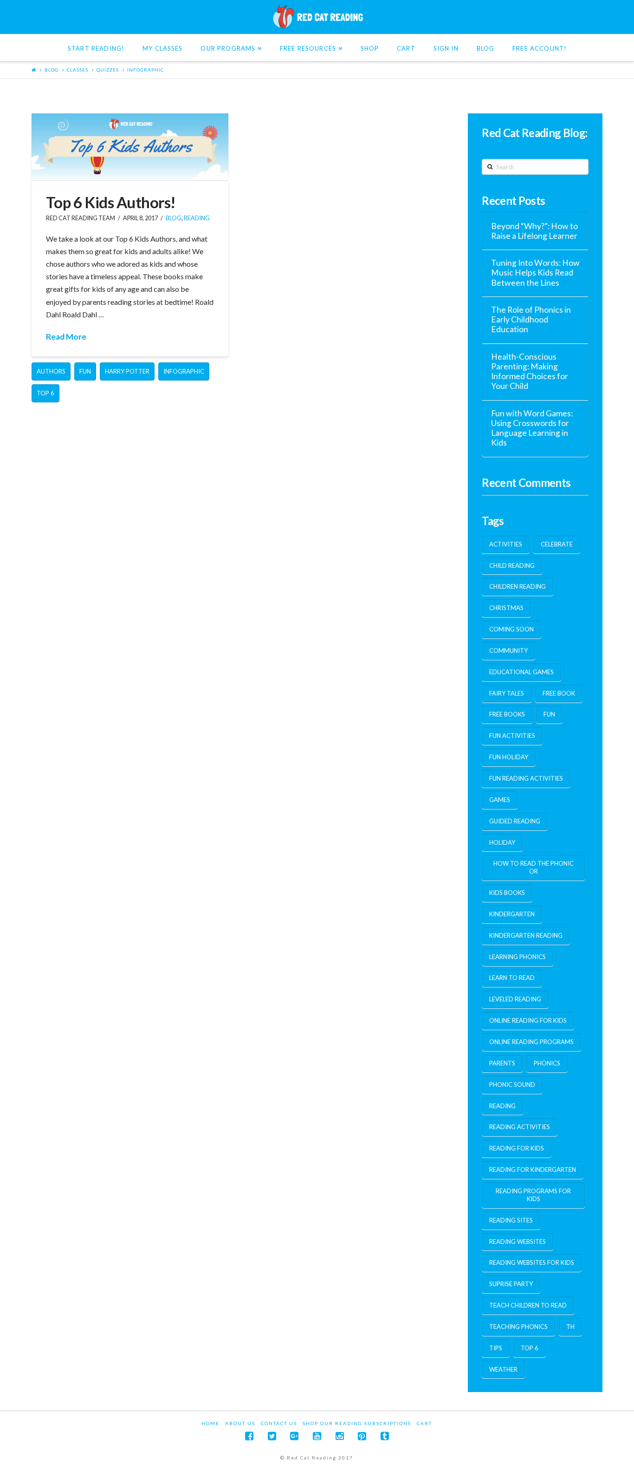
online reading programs (531, 1041)
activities (505, 544)
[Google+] (294, 1436)
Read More (66, 337)
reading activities (519, 1126)
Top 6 (45, 393)
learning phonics (517, 956)
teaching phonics (518, 1326)
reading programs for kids (533, 1195)
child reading (512, 565)
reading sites (511, 1220)
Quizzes (108, 69)
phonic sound (512, 1084)
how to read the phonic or (533, 867)
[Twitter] (272, 1436)
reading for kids (516, 1148)
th (570, 1326)
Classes (77, 69)
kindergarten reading (526, 935)
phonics (547, 1063)
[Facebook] (249, 1436)
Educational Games (521, 672)
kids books (507, 892)
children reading (517, 586)
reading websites (517, 1241)
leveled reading (515, 999)
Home (210, 1423)
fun (85, 371)
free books (507, 714)
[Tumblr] (385, 1436)
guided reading (514, 821)
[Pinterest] (362, 1436)
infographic (145, 69)
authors (51, 371)
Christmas (506, 607)
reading (502, 1106)
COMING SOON (511, 629)
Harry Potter (127, 371)
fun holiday (508, 757)
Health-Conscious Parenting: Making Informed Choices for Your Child (529, 371)
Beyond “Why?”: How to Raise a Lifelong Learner (534, 231)
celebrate (557, 544)
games (499, 799)
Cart (424, 1423)
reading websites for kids (531, 1262)
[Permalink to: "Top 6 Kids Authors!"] (130, 146)
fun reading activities (526, 778)
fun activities (512, 735)
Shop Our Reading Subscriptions (357, 1423)
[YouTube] (317, 1436)
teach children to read (528, 1305)
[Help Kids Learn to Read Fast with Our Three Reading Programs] (317, 16)
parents (502, 1063)
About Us (240, 1423)
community (508, 650)
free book (559, 693)
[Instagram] (340, 1436)
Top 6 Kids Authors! (111, 202)
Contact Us (279, 1423)
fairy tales (506, 693)
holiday (502, 842)
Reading (197, 218)
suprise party (511, 1284)
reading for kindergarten (532, 1169)
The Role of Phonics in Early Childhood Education (531, 319)
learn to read (512, 977)
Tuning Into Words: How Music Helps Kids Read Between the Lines (535, 272)
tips (495, 1348)
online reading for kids (528, 1020)
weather (503, 1369)
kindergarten (512, 914)
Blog (51, 69)
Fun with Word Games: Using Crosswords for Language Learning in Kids (532, 427)
